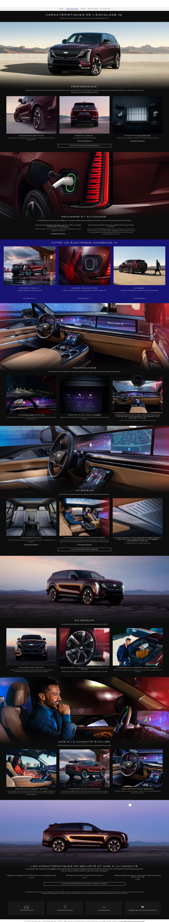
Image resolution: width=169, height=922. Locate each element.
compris (45, 791)
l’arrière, (83, 869)
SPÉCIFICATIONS (93, 8)
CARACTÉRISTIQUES (72, 8)
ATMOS (154, 539)
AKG (150, 537)
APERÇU (61, 8)
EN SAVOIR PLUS (28, 298)
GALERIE (83, 8)
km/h (88, 90)
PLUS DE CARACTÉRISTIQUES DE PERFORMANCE (84, 145)
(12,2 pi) (153, 669)
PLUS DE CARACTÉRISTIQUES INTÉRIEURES (84, 549)
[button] (88, 90)
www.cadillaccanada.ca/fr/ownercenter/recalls (132, 921)
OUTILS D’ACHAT (105, 8)
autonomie (103, 229)
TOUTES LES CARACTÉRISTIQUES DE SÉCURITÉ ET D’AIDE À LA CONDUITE (84, 883)
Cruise (72, 791)
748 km (63, 220)
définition (53, 869)
